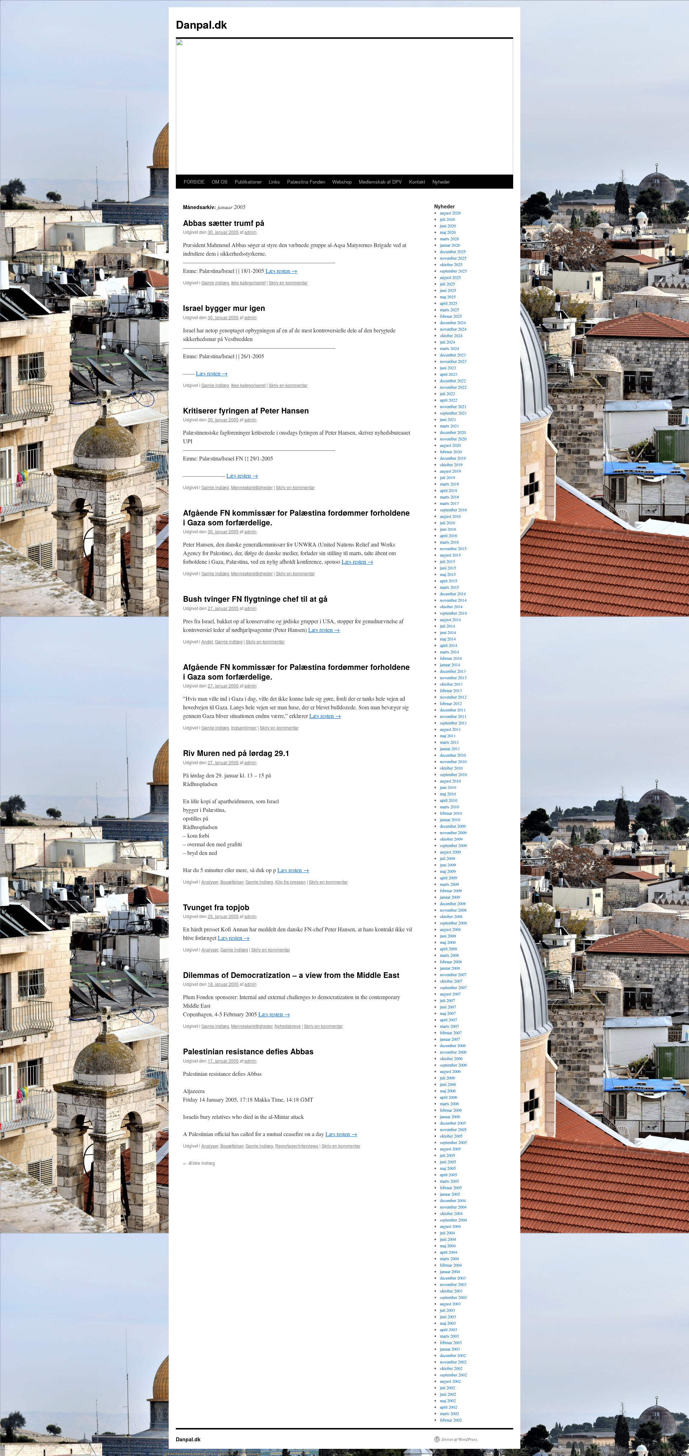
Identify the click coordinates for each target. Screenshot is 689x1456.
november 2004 (453, 1207)
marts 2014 (449, 651)
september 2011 (453, 722)
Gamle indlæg (215, 282)
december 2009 (453, 826)
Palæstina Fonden (306, 181)
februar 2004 (451, 1265)
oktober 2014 (451, 606)
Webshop (342, 181)
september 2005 (453, 1142)
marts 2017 (449, 503)
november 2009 (453, 832)
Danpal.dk (201, 24)
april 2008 (448, 948)
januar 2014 (450, 664)
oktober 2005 (451, 1136)
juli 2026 (447, 219)
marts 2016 (449, 542)
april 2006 (448, 1097)
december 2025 (453, 251)
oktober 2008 (451, 916)
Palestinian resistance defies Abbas (248, 1051)
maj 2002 (448, 1400)
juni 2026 (448, 225)
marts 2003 (449, 1336)
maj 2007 (448, 1013)
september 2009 (453, 845)
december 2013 (453, 671)
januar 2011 (450, 748)
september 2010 (453, 774)
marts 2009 (449, 884)
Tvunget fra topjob (216, 907)
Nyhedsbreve (288, 1026)
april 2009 (448, 877)
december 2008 (453, 903)
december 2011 (453, 710)
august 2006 (450, 1071)
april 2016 (448, 535)
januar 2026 (450, 245)
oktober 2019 (451, 464)
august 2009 (450, 852)
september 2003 (453, 1297)
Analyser (209, 882)
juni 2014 (448, 632)
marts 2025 (449, 309)
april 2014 (448, 645)
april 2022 (448, 400)
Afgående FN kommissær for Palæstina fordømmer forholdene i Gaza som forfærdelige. (296, 517)
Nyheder (441, 181)
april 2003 (448, 1329)
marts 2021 (449, 426)
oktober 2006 (451, 1058)
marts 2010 (449, 806)
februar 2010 (451, 813)
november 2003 (453, 1284)
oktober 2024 (451, 335)
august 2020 (450, 445)
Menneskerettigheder (252, 487)
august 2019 (450, 471)
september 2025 (453, 271)
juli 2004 (447, 1232)
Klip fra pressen (290, 882)
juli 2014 (447, 626)
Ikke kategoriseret (248, 282)
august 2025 (450, 277)
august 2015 (450, 555)
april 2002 (448, 1407)
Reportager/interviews (296, 1146)
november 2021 (453, 406)
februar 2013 (451, 690)
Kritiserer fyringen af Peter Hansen (246, 410)
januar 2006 (450, 1116)
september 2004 (453, 1220)
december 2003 (453, 1278)
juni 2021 (448, 419)
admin (250, 232)
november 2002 (453, 1362)
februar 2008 (451, 961)
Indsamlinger (244, 727)
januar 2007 (450, 1039)
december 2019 (453, 458)
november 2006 (453, 1052)
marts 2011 (449, 742)
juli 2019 (447, 477)
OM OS (220, 181)
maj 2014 (448, 639)
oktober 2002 (451, 1368)
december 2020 (453, 432)
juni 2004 (448, 1239)
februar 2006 (451, 1110)
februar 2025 (451, 316)
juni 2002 (448, 1394)
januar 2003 (450, 1349)
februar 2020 (451, 451)
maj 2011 (448, 735)
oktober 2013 (451, 684)
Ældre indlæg (199, 1163)
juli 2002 (447, 1387)
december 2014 (453, 593)
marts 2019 (449, 484)
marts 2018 (449, 497)
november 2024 (453, 329)
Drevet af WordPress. (459, 1439)
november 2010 (453, 761)
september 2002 (453, 1374)
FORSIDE (194, 181)
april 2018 (448, 490)
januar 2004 (450, 1271)
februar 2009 (451, 890)
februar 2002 (451, 1420)
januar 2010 (450, 819)
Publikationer (248, 181)
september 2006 (453, 1065)
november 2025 (453, 258)
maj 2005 (448, 1168)
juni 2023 (448, 367)
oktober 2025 (451, 264)
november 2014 (453, 600)
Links (274, 181)
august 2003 (450, 1303)
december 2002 (453, 1355)
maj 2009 (448, 871)
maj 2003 (448, 1323)
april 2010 (448, 800)
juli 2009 (447, 858)
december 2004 (453, 1200)
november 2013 (453, 677)
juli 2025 (447, 284)
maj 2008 (448, 942)
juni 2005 (448, 1161)
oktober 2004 (451, 1213)
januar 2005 (450, 1194)
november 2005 (453, 1129)
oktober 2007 (451, 981)
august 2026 (450, 213)
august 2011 (450, 729)
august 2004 (450, 1226)
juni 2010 (448, 787)
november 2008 (453, 910)
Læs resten (281, 270)
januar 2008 (450, 968)
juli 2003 (447, 1310)
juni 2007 (448, 1007)
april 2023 (448, 374)
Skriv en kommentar (288, 282)
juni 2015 (448, 568)
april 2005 (448, 1174)
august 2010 (450, 781)
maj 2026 (448, 232)
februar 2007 (451, 1032)
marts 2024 (449, 348)
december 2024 (453, 322)
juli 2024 (447, 342)
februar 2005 (451, 1187)
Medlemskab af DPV (380, 181)
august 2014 (450, 619)
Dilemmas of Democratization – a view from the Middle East (291, 974)
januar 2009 (450, 897)
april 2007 (448, 1019)
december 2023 (453, 355)
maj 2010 (448, 793)
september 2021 (453, 413)
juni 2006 (448, 1084)
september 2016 (453, 509)
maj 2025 (448, 296)
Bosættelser (231, 882)
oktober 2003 (451, 1291)
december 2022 (453, 380)
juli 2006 (447, 1078)
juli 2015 (447, 561)
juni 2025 (448, 290)
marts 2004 (449, 1258)
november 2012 (453, 697)
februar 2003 (451, 1342)
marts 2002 (449, 1413)
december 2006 (453, 1045)
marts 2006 (449, 1103)
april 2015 (448, 580)
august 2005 (450, 1149)
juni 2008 (448, 936)
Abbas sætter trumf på (223, 222)
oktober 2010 (451, 768)
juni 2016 (448, 529)
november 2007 (453, 974)
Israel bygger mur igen (224, 307)
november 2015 (453, 548)
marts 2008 (449, 955)
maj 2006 (448, 1090)
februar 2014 (451, 658)
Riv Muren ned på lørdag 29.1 (236, 752)
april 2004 (448, 1252)
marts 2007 (449, 1026)
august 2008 (450, 929)
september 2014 (453, 613)
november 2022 (453, 387)
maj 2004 (448, 1245)
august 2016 (450, 516)
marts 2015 (449, 587)
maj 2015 (448, 574)
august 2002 (450, 1381)
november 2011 (453, 716)
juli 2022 (447, 393)
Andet (207, 641)
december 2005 (453, 1123)
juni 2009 (448, 865)
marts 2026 (449, 238)
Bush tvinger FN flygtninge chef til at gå (255, 598)
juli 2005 (447, 1155)
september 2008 (453, 923)
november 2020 (453, 438)
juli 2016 (447, 522)
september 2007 (453, 987)
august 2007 (450, 994)
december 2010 (453, 755)
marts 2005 (449, 1181)
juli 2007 (447, 1000)
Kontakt (417, 181)
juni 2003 (448, 1316)
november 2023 (453, 361)
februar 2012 (451, 703)
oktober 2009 (451, 839)
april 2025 (448, 303)
